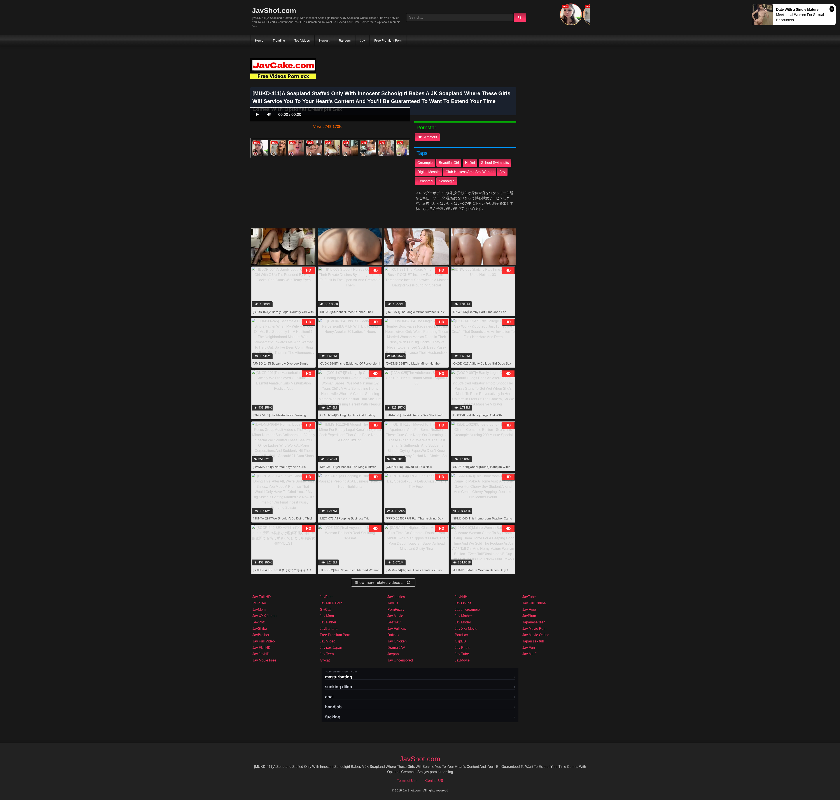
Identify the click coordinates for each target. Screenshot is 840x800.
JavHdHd (462, 597)
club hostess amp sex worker (470, 172)
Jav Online (463, 603)
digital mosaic (428, 172)
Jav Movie (395, 616)
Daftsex (393, 635)
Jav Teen (327, 654)
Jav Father (328, 622)
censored (425, 181)
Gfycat (325, 660)
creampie (425, 163)
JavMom (259, 609)
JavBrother (260, 635)
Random (345, 40)
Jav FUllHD (261, 647)
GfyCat (325, 609)
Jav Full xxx (396, 628)
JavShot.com (274, 10)
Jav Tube (462, 654)
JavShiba (259, 628)
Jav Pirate (462, 647)
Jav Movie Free (264, 660)
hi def (470, 163)
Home (259, 40)
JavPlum (529, 616)
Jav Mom (327, 616)
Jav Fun (528, 647)
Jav (362, 40)
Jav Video (327, 641)
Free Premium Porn (388, 40)
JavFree (326, 597)
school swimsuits (495, 163)
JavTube (529, 597)
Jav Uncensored (400, 660)
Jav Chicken (397, 641)
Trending (279, 40)
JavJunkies (396, 597)
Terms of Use (407, 780)
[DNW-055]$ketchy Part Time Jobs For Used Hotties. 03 (479, 314)
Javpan (393, 654)
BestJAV (394, 622)
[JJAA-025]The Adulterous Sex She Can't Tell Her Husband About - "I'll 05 (414, 417)
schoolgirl (447, 181)
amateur (430, 137)
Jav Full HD (261, 597)
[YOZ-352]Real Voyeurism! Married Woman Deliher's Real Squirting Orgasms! (349, 572)
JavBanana (329, 628)
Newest (324, 40)
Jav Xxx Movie (466, 628)
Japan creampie (467, 609)
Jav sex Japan (331, 647)
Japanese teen (533, 622)
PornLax (461, 635)
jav (502, 172)
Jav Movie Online (535, 635)
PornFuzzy (395, 609)
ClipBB (460, 641)
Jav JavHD (261, 654)
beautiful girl (449, 163)
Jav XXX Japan (264, 616)
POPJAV (259, 603)
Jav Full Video (263, 641)
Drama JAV (396, 647)
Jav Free (529, 609)
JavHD (392, 603)
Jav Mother (463, 616)
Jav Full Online (534, 603)
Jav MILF (529, 654)
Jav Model (463, 622)
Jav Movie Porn (534, 628)
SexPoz (258, 622)
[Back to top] (825, 787)
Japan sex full (533, 641)
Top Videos (302, 40)
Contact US (434, 780)
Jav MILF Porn (331, 603)
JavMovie (462, 660)
